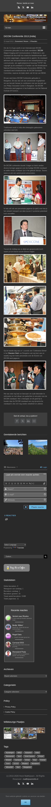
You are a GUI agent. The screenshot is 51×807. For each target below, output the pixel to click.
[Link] (29, 483)
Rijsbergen (10, 753)
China (27, 760)
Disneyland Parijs (19, 652)
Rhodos (25, 764)
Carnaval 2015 (18, 643)
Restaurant (10, 756)
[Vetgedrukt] (6, 483)
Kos (19, 756)
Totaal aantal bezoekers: (13, 596)
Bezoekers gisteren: (11, 594)
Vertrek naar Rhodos (20, 616)
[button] (5, 447)
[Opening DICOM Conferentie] (25, 147)
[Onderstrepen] (12, 483)
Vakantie (28, 753)
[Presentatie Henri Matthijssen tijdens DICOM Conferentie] (25, 230)
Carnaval (18, 760)
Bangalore (27, 767)
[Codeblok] (26, 483)
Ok (26, 802)
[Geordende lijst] (17, 483)
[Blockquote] (23, 483)
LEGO (16, 764)
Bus (34, 760)
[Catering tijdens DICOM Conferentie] (25, 268)
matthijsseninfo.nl (30, 779)
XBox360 (9, 767)
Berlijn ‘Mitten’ (17, 625)
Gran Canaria (29, 756)
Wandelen (35, 764)
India (37, 753)
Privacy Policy (10, 707)
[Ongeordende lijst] (20, 483)
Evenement (19, 41)
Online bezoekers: (10, 586)
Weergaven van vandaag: (13, 589)
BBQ (19, 753)
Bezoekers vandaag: (11, 591)
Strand (8, 760)
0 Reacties (33, 41)
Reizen (26, 41)
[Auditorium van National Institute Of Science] (25, 109)
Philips (40, 756)
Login (44, 467)
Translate (20, 548)
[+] (32, 483)
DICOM (40, 50)
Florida (42, 760)
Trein (8, 764)
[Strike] (14, 483)
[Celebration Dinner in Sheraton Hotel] (25, 375)
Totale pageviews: (10, 599)
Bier (18, 767)
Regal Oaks (17, 635)
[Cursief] (9, 483)
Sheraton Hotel (13, 353)
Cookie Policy (10, 712)
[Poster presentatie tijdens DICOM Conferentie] (25, 190)
